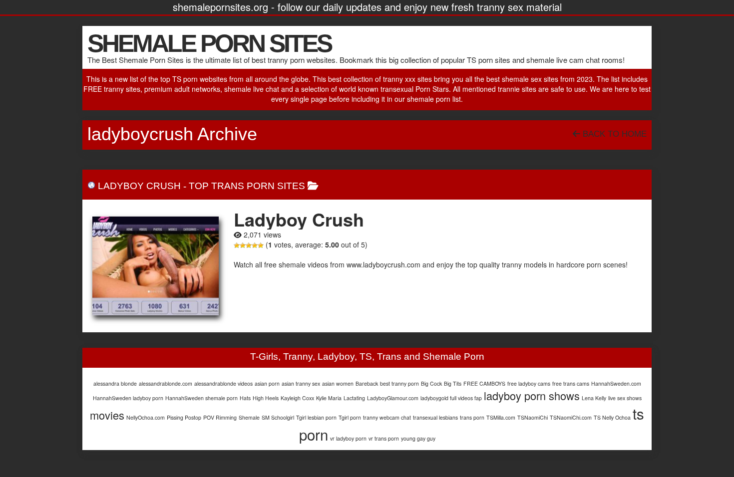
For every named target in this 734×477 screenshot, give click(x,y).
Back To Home (613, 134)
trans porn (472, 417)
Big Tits (452, 383)
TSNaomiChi (532, 417)
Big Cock (431, 383)
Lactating (354, 398)
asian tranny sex (301, 383)
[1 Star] (237, 245)
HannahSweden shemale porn (201, 398)
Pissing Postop (184, 417)
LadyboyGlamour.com (392, 398)
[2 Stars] (243, 245)
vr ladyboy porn (348, 438)
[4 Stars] (255, 245)
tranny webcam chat (387, 417)
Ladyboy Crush (139, 186)
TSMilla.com (500, 417)
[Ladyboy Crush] (155, 266)
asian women (338, 383)
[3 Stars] (249, 245)
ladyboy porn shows (532, 395)
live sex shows (625, 398)
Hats (245, 398)
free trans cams (570, 383)
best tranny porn (399, 383)
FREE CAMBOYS (484, 383)
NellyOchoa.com (145, 417)
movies (107, 415)
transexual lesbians (435, 417)
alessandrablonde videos (223, 383)
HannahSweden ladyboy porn (128, 398)
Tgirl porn (350, 417)
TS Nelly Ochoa (612, 417)
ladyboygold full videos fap (451, 398)
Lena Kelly (594, 398)
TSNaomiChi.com (571, 417)
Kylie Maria (329, 398)
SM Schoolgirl (278, 417)
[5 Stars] (261, 245)
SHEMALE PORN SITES (209, 43)
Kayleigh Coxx (297, 398)
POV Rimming (220, 417)
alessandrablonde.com (165, 383)
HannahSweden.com (616, 383)
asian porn (267, 383)
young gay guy (418, 438)
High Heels (266, 398)
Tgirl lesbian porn (316, 417)
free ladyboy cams (528, 383)
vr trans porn (383, 438)
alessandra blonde (115, 383)
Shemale (249, 417)
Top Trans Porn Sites (247, 186)
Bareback (367, 383)
